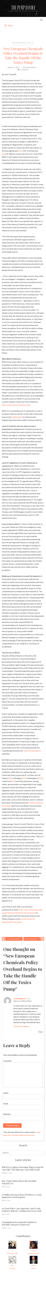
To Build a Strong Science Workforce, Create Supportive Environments (22, 1196)
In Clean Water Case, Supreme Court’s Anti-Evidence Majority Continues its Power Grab (21, 1209)
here (20, 151)
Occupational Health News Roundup (15, 939)
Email (5, 1103)
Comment (7, 1061)
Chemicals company (21, 1026)
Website (6, 1114)
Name (5, 1093)
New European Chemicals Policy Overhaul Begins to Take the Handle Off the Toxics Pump (23, 55)
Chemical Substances (32, 750)
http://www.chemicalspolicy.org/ (15, 405)
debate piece (16, 417)
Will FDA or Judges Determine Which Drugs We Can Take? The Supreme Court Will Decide (22, 1168)
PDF (10, 778)
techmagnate (20, 998)
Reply (40, 1032)
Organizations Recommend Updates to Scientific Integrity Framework (19, 1223)
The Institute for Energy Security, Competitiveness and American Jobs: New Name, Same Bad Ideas (34, 939)
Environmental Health (23, 43)
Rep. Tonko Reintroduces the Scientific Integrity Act (19, 1182)
